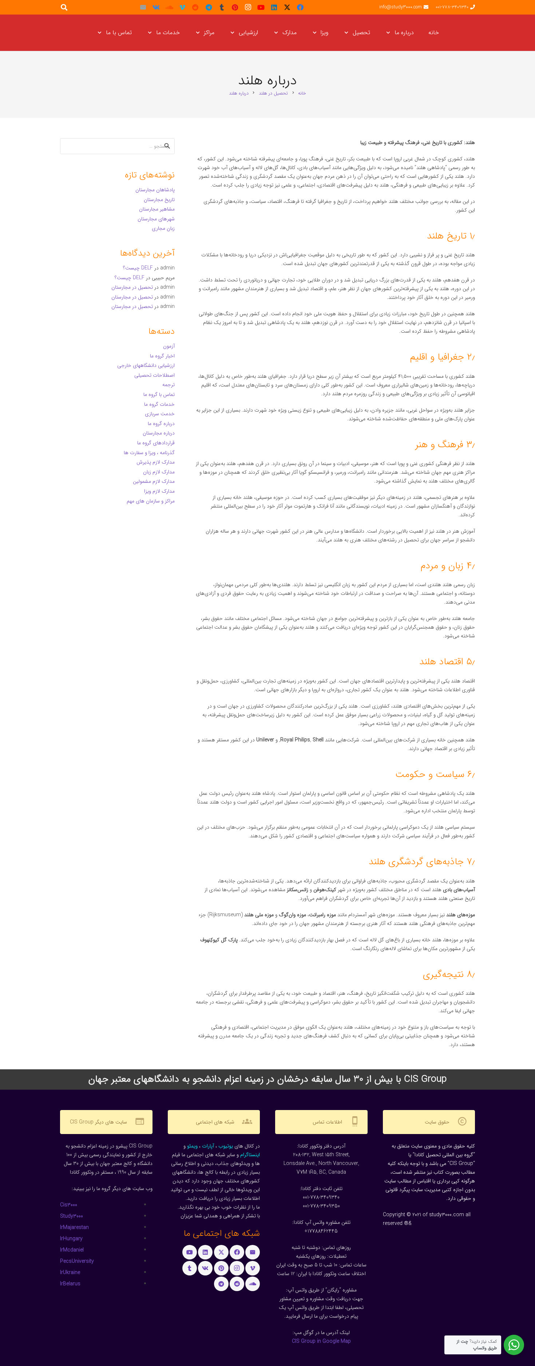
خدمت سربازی (160, 414)
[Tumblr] (221, 7)
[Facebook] (300, 7)
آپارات (208, 1146)
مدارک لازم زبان (159, 472)
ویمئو (192, 1146)
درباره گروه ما (161, 424)
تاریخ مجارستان (159, 200)
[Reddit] (195, 7)
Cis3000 (68, 1205)
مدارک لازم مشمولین (154, 481)
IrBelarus (70, 1284)
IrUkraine (70, 1273)
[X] (287, 7)
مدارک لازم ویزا (159, 491)
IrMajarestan (74, 1227)
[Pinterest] (234, 7)
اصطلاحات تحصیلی (154, 375)
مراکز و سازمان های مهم (151, 501)
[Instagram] (247, 7)
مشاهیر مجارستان (157, 209)
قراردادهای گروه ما (156, 443)
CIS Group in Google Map (321, 1341)
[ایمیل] (143, 7)
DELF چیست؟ (138, 268)
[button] (390, 33)
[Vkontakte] (156, 7)
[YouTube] (261, 7)
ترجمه (168, 385)
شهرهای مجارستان (156, 219)
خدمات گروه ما (159, 404)
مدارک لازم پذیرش (155, 462)
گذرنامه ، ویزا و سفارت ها (149, 453)
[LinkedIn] (274, 7)
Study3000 (71, 1216)
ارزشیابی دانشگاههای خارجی (146, 365)
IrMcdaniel (72, 1250)
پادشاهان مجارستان (155, 190)
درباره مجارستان (159, 433)
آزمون (169, 346)
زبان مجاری (163, 228)
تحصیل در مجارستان (132, 287)
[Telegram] (208, 7)
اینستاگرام (250, 1155)
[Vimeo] (182, 7)
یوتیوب (225, 1146)
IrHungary (71, 1239)
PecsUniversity (77, 1261)
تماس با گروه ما (159, 394)
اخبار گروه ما (162, 356)
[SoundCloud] (169, 7)
